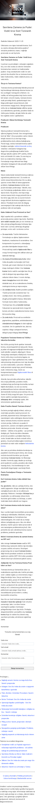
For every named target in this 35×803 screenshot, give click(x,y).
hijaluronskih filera (24, 372)
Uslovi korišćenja (10, 778)
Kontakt (13, 776)
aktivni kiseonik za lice (23, 146)
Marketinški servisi (25, 778)
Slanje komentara (17, 668)
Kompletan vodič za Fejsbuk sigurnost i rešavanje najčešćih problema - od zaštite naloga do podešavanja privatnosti (17, 748)
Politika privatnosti (24, 776)
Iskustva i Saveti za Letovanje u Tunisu (16, 767)
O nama (6, 776)
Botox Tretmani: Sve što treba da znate (16, 699)
